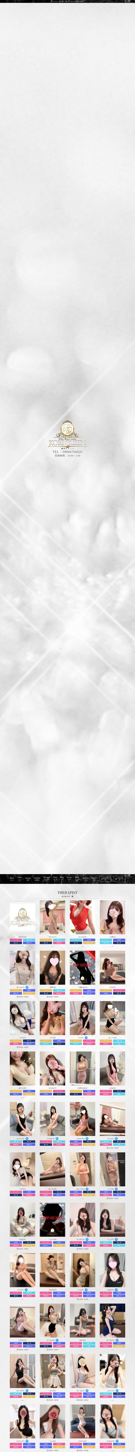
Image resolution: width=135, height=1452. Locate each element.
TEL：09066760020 (67, 452)
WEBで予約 (106, 878)
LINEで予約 (120, 878)
